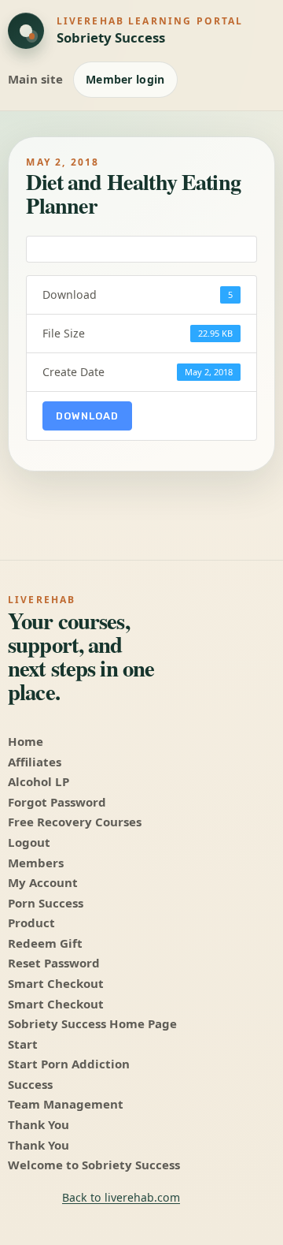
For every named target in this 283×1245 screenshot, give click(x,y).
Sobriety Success (111, 37)
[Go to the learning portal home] (26, 31)
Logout (29, 842)
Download (87, 416)
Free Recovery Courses (75, 821)
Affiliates (34, 762)
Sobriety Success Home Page (92, 1023)
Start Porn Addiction (69, 1064)
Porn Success (45, 903)
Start (23, 1044)
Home (25, 741)
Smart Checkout (56, 983)
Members (36, 862)
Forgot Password (57, 802)
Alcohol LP (38, 781)
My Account (43, 882)
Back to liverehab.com (121, 1197)
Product (31, 922)
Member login (125, 79)
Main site (35, 79)
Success (30, 1084)
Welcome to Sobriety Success (94, 1164)
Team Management (65, 1104)
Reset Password (54, 963)
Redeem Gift (45, 943)
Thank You (38, 1124)
